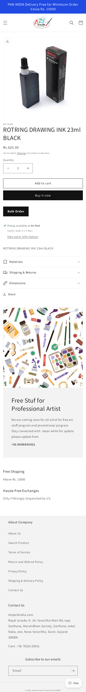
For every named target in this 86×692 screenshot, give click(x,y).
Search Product (18, 543)
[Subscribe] (72, 671)
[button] (5, 22)
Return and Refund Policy (25, 562)
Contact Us (15, 590)
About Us (14, 533)
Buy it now (43, 195)
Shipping (21, 153)
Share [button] (12, 294)
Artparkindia (37, 690)
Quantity (8, 160)
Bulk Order (16, 211)
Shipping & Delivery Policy (25, 581)
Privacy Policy (17, 571)
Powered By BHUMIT (52, 690)
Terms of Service (19, 552)
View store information (22, 237)
